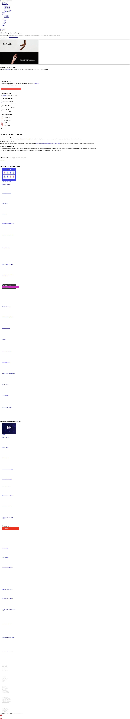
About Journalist (5, 203)
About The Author (5, 395)
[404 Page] (9, 433)
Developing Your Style (6, 247)
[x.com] (1, 717)
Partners (3, 668)
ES (4, 21)
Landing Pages (4, 710)
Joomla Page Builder (7, 11)
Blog (3, 681)
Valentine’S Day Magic (6, 486)
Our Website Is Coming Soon (7, 623)
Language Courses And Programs (7, 495)
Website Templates (5, 686)
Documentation (6, 16)
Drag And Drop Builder (6, 362)
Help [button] (3, 14)
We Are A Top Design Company (7, 469)
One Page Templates (5, 692)
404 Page (3, 434)
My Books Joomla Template (6, 407)
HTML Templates (7, 8)
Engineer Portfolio (5, 447)
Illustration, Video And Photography (8, 223)
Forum (3, 680)
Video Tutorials (6, 15)
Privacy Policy (4, 666)
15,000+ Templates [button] (5, 4)
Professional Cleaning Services (7, 589)
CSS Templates (4, 689)
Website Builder (5, 697)
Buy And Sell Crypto (5, 437)
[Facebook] (1, 714)
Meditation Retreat (5, 457)
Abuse (3, 669)
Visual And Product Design (6, 181)
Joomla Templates (7, 7)
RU (5, 22)
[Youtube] (1, 715)
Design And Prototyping (6, 184)
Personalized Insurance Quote (7, 479)
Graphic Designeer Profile (6, 193)
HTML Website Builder (6, 698)
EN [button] (3, 18)
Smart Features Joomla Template (7, 651)
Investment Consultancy (6, 577)
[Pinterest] (1, 718)
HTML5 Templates (5, 691)
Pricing (3, 12)
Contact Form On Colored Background (8, 373)
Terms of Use (4, 665)
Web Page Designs (5, 709)
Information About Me (6, 328)
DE (5, 20)
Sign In (3, 23)
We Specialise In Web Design (7, 351)
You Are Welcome (5, 557)
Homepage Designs (5, 711)
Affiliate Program (5, 678)
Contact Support (6, 17)
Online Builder (4, 95)
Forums (3, 13)
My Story (3, 339)
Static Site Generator (5, 702)
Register (3, 25)
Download (3, 2)
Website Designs (6, 5)
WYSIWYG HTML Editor (6, 701)
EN (5, 19)
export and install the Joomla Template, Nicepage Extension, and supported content (48, 143)
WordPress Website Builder (8, 10)
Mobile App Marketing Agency (7, 567)
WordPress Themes (7, 6)
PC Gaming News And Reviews (7, 598)
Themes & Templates (5, 684)
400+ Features (4, 3)
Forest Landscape (5, 548)
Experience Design (5, 384)
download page (37, 83)
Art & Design (16, 37)
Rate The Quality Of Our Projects (7, 264)
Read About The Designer (6, 306)
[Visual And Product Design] (9, 180)
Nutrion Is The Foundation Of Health (8, 637)
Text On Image (11, 37)
